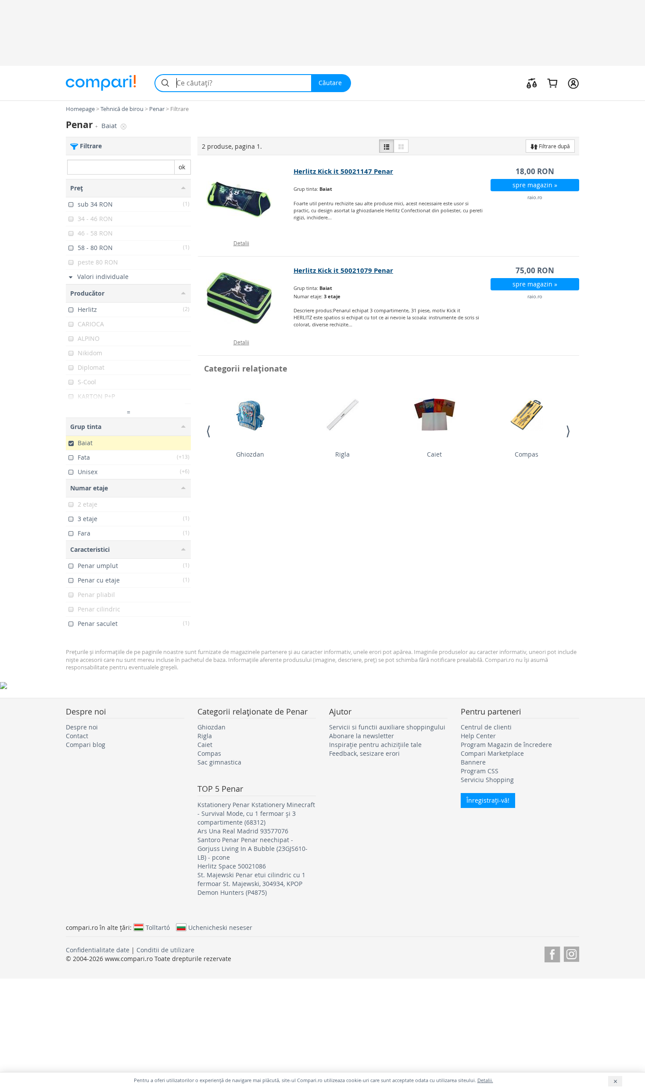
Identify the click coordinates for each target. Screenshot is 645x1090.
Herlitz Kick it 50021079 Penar (343, 270)
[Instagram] (571, 953)
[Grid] (401, 146)
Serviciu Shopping (487, 780)
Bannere (473, 762)
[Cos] (552, 83)
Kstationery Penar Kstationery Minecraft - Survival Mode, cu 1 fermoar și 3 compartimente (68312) (256, 813)
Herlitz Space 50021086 (231, 866)
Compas (526, 454)
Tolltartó (158, 927)
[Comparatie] (531, 83)
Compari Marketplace (492, 753)
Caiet (434, 454)
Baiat (109, 126)
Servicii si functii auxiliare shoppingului (387, 727)
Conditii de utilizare (165, 950)
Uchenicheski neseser (220, 927)
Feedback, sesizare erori (364, 753)
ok (182, 167)
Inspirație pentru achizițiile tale (375, 744)
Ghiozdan (250, 454)
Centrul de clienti (486, 727)
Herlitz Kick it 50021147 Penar (343, 171)
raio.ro (534, 197)
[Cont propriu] (573, 83)
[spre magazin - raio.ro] (246, 199)
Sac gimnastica (219, 762)
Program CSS (479, 771)
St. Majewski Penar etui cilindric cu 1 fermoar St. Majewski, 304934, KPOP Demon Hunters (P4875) (251, 884)
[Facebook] (552, 953)
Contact (77, 736)
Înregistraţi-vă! (487, 800)
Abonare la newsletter (361, 736)
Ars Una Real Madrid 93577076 (242, 831)
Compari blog (85, 744)
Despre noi (82, 727)
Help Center (478, 736)
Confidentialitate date (97, 950)
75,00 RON (535, 270)
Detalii (241, 243)
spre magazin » (534, 185)
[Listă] (386, 146)
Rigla (342, 454)
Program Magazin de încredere (506, 744)
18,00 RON (535, 171)
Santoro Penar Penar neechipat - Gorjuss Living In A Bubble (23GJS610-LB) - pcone (252, 848)
